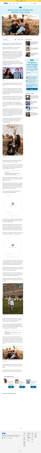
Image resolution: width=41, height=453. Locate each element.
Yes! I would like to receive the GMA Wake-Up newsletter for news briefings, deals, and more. (32, 81)
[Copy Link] (22, 39)
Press (28, 439)
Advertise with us (24, 445)
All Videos (32, 439)
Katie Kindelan (5, 39)
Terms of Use (28, 84)
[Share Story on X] (17, 39)
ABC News (32, 435)
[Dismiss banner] (39, 0)
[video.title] (20, 24)
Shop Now (11, 387)
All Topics (32, 441)
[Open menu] (20, 3)
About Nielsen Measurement (29, 437)
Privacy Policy (32, 85)
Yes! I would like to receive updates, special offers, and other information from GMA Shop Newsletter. (32, 78)
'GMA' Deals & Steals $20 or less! (20, 0)
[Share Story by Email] (20, 39)
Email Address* (28, 72)
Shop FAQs (32, 433)
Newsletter (35, 3)
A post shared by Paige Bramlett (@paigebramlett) (12, 256)
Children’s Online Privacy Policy (24, 442)
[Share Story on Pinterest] (19, 39)
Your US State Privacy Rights (29, 433)
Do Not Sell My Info (24, 439)
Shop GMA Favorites (8, 376)
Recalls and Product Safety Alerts (36, 436)
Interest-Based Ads (28, 435)
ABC (32, 437)
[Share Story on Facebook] (15, 39)
